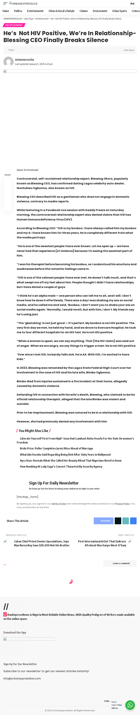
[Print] (33, 50)
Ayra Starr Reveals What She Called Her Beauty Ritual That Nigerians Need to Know (71, 460)
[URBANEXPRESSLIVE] (23, 3)
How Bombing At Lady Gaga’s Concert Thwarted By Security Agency (61, 466)
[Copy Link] (28, 50)
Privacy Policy (122, 503)
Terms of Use (58, 503)
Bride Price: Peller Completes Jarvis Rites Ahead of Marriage (56, 448)
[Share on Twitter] (22, 50)
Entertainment (14, 25)
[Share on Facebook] (17, 50)
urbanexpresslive (24, 59)
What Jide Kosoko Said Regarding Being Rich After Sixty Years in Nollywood (65, 454)
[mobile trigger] (6, 3)
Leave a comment (121, 563)
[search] (126, 3)
